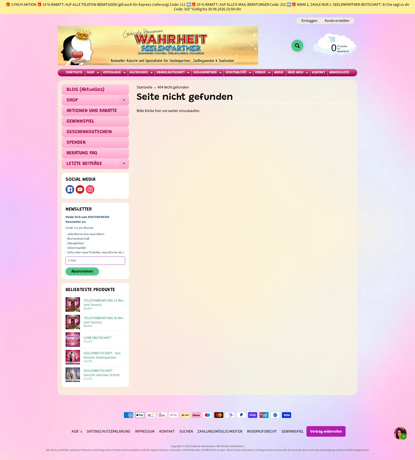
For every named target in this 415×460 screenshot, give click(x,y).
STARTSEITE (74, 72)
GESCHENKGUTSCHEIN (89, 132)
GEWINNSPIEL (80, 121)
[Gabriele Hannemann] (158, 45)
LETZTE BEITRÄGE (98, 165)
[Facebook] (70, 189)
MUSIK (278, 72)
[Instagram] (90, 189)
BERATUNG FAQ (82, 153)
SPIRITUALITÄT (239, 73)
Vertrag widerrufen (326, 431)
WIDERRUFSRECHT (262, 431)
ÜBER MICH (298, 73)
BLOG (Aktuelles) (85, 89)
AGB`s (77, 431)
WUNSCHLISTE (339, 72)
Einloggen (309, 21)
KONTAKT (318, 72)
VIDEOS (263, 73)
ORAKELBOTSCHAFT (174, 73)
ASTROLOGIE (115, 73)
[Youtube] (80, 189)
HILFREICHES (142, 73)
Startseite (144, 87)
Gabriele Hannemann (203, 446)
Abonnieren (82, 272)
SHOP (93, 73)
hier (158, 110)
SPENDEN (76, 142)
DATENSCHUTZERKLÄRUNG (108, 431)
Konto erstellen (337, 21)
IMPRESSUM (145, 431)
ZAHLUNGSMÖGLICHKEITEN (219, 431)
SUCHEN (186, 431)
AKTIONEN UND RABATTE (92, 110)
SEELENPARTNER (208, 73)
